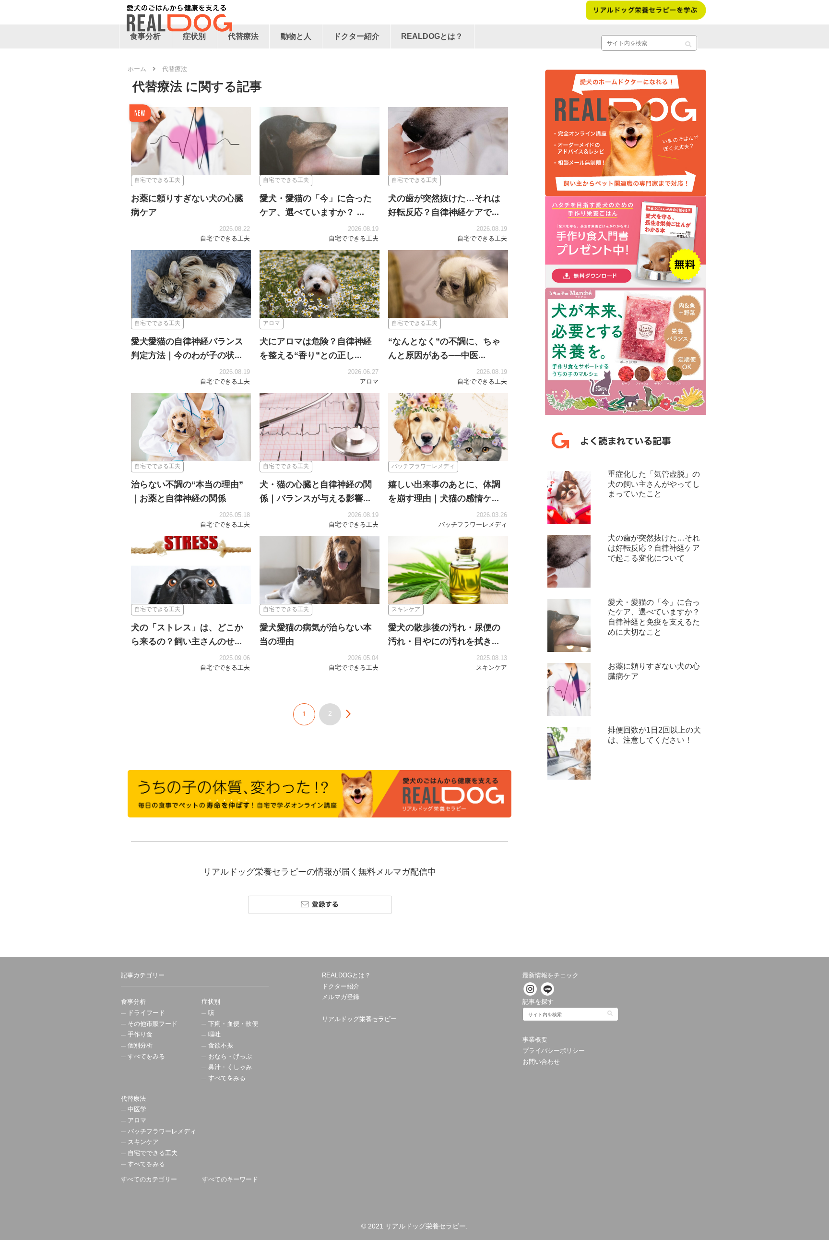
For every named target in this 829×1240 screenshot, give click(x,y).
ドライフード (145, 1013)
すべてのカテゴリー (149, 1179)
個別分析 (139, 1045)
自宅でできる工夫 (152, 1153)
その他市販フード (152, 1024)
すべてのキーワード (230, 1179)
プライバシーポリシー (553, 1050)
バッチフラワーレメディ (161, 1131)
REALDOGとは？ (346, 975)
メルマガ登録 (340, 997)
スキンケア (142, 1142)
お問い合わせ (541, 1062)
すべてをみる (145, 1056)
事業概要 (534, 1039)
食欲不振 (219, 1045)
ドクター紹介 (340, 986)
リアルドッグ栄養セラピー (359, 1019)
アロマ (136, 1120)
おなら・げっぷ (229, 1056)
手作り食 (139, 1034)
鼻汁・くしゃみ (229, 1067)
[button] (688, 41)
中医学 (136, 1109)
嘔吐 (213, 1034)
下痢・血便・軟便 (232, 1024)
